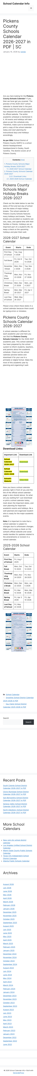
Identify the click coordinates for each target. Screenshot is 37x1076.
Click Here (23, 480)
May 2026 (7, 895)
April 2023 (7, 1024)
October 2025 (8, 919)
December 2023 (9, 996)
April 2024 (7, 982)
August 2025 (8, 926)
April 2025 (7, 940)
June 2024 (7, 975)
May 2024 (7, 978)
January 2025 (8, 950)
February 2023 (9, 1031)
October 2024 (9, 961)
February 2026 (9, 905)
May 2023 (7, 1020)
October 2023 (9, 1003)
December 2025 (9, 912)
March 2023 (8, 1027)
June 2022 (7, 1044)
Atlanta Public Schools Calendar (16, 861)
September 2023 (10, 1006)
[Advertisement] (18, 75)
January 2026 (8, 909)
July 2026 (7, 888)
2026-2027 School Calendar (19, 169)
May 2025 (7, 937)
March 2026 (8, 902)
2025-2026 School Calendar (19, 179)
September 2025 (10, 923)
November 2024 (10, 957)
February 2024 (9, 989)
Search (6, 718)
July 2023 (7, 1013)
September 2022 (10, 1041)
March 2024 (8, 985)
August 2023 (8, 1010)
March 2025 (8, 944)
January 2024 (8, 992)
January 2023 (8, 1034)
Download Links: (17, 176)
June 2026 (7, 891)
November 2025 (9, 916)
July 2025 (7, 930)
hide (22, 160)
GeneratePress (18, 1073)
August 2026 (8, 884)
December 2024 (9, 954)
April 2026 (7, 898)
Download (23, 462)
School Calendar (12, 695)
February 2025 (9, 947)
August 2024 (8, 968)
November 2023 (10, 999)
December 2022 (9, 1037)
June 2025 (7, 933)
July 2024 (7, 971)
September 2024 (10, 964)
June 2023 (7, 1017)
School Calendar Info (16, 3)
